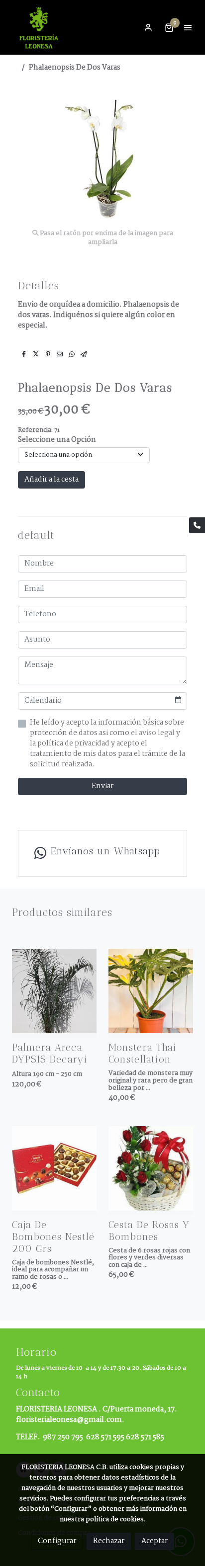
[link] (40, 27)
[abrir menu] (188, 27)
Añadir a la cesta (51, 480)
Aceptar (154, 1541)
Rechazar (108, 1541)
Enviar (102, 786)
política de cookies (115, 1519)
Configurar (57, 1541)
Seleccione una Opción (57, 440)
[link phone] (197, 525)
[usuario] (148, 27)
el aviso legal (153, 733)
